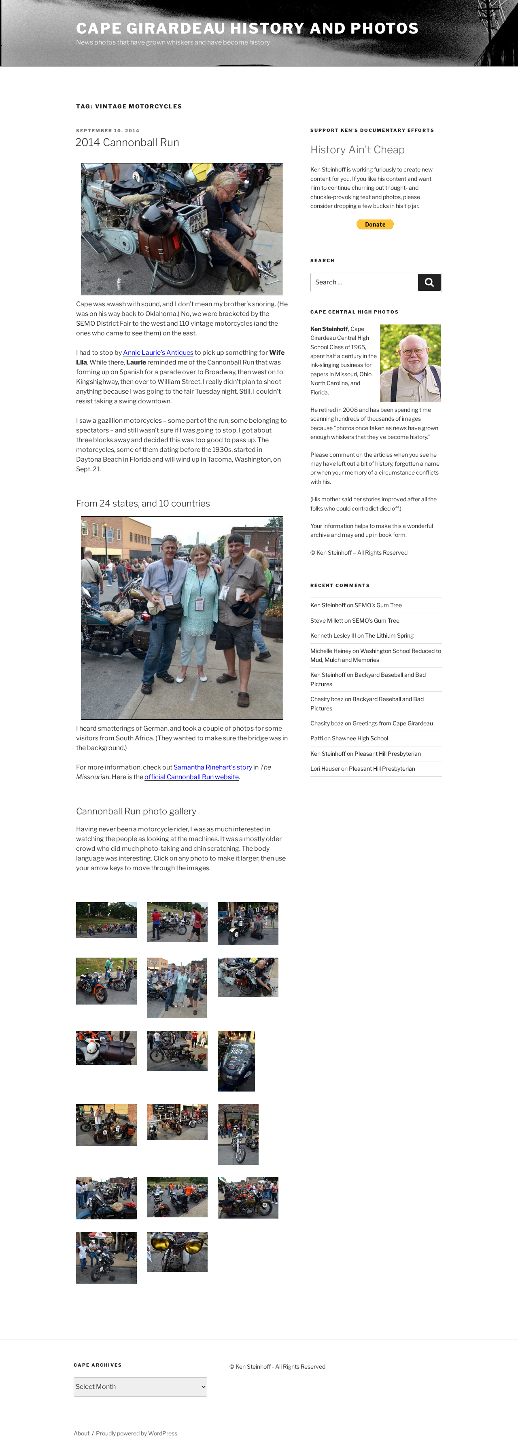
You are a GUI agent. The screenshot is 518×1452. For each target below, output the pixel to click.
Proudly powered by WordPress (136, 1433)
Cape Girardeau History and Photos (248, 28)
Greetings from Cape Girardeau (392, 723)
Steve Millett (326, 620)
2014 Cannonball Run (127, 142)
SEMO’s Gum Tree (378, 605)
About (81, 1433)
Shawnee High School (360, 738)
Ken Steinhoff (328, 605)
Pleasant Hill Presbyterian (388, 753)
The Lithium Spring (389, 635)
